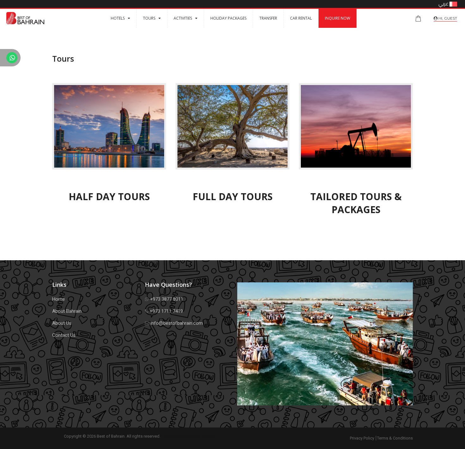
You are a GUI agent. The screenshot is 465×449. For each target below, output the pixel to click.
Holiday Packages (228, 18)
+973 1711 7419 (165, 311)
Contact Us (64, 335)
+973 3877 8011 (166, 299)
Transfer (268, 18)
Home (58, 299)
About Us (61, 323)
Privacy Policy (362, 438)
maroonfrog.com (200, 436)
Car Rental (301, 18)
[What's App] (10, 58)
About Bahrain (67, 311)
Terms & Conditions (395, 438)
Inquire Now (337, 18)
